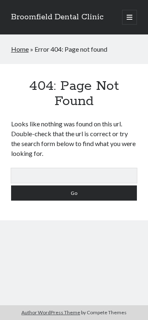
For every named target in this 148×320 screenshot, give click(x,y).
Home (20, 49)
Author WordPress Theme (50, 312)
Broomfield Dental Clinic (57, 17)
